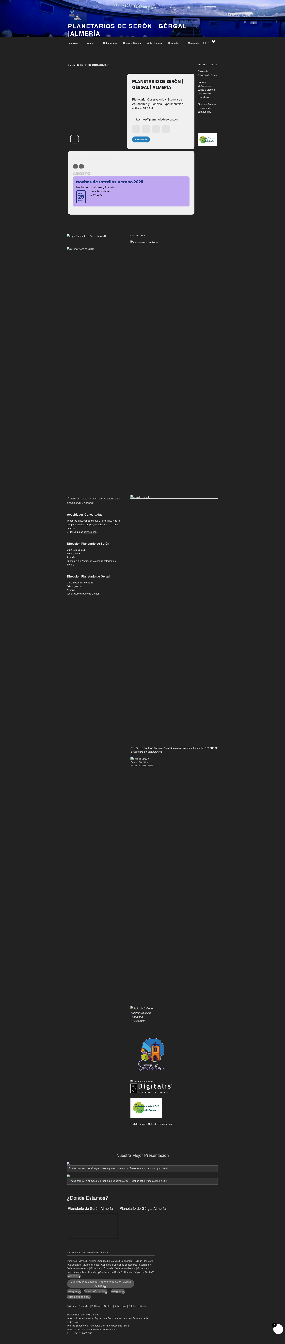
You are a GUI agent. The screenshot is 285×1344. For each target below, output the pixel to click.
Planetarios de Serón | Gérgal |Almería (127, 29)
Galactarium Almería (77, 1268)
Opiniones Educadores (125, 1264)
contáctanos (90, 531)
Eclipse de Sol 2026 (144, 1272)
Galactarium (110, 43)
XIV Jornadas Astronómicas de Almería (87, 1252)
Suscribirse (145, 1264)
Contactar (173, 43)
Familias (92, 1260)
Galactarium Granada (101, 1268)
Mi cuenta (193, 43)
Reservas (73, 43)
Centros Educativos (108, 1260)
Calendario (126, 1260)
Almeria (128, 1272)
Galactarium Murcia (125, 1268)
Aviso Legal (120, 1306)
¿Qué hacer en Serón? (110, 1272)
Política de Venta (137, 1306)
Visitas (90, 43)
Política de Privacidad (78, 1306)
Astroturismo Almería (85, 1272)
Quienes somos (91, 1264)
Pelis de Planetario (143, 1260)
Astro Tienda (154, 43)
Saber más (141, 139)
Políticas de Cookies (101, 1306)
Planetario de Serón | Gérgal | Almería (157, 84)
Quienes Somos (132, 43)
